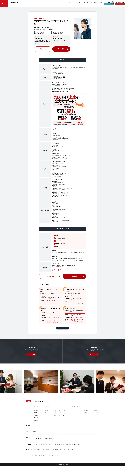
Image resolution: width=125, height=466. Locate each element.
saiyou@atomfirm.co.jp (60, 270)
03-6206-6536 (57, 269)
